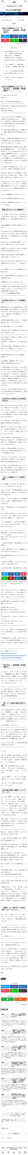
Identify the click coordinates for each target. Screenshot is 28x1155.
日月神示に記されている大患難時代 (13, 57)
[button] (25, 535)
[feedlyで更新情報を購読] (7, 999)
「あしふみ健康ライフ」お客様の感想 (14, 64)
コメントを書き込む (14, 1133)
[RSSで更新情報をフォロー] (20, 999)
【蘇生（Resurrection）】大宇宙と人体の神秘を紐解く (14, 6)
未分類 (3, 978)
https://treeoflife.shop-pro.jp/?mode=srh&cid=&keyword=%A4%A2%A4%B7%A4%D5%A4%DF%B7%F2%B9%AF (13, 655)
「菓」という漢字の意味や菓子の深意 (14, 71)
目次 (12, 47)
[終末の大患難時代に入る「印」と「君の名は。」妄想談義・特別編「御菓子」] (17, 574)
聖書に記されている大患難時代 (12, 55)
